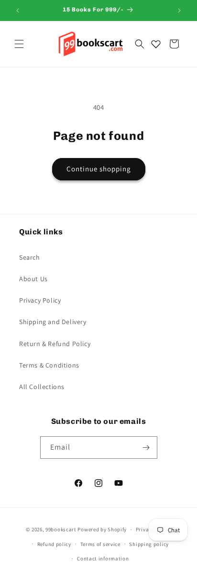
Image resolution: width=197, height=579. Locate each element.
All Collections (42, 386)
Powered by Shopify (102, 529)
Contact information (103, 558)
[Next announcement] (179, 10)
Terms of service (100, 544)
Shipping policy (149, 544)
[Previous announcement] (17, 10)
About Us (33, 278)
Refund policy (54, 544)
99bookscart (61, 529)
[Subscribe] (146, 447)
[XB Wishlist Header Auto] (156, 43)
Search (29, 257)
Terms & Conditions (49, 365)
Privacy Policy (40, 300)
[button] (19, 43)
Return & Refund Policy (54, 343)
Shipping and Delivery (53, 321)
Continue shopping (98, 168)
